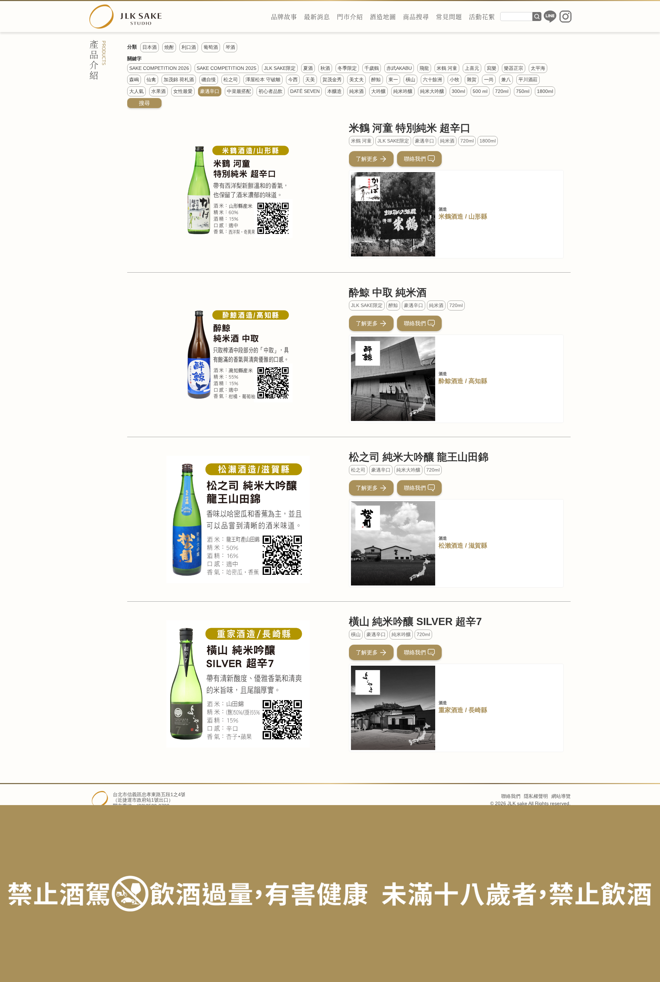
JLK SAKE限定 (393, 141)
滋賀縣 (478, 545)
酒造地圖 (383, 16)
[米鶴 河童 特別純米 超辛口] (238, 190)
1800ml (488, 141)
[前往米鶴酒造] (393, 214)
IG (565, 16)
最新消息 (317, 16)
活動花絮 (482, 16)
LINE (550, 16)
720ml (467, 141)
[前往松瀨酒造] (393, 543)
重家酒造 (451, 710)
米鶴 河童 (361, 141)
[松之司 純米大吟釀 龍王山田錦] (238, 519)
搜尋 (536, 16)
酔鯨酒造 (451, 381)
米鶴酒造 (451, 216)
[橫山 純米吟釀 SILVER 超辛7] (238, 683)
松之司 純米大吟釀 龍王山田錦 (418, 457)
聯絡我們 (415, 159)
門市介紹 (350, 16)
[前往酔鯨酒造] (393, 379)
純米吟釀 (401, 634)
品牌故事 (284, 16)
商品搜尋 (416, 16)
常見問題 (449, 16)
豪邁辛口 (424, 141)
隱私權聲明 (536, 796)
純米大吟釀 (408, 470)
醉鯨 (393, 305)
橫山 (356, 634)
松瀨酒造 (451, 545)
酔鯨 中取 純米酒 (388, 292)
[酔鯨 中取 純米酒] (238, 354)
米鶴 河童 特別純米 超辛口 (410, 128)
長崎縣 (478, 710)
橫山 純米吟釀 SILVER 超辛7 (415, 621)
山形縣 (478, 216)
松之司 (358, 470)
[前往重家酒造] (393, 708)
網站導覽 (561, 796)
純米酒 (447, 141)
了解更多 (367, 159)
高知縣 (478, 381)
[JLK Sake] (125, 16)
